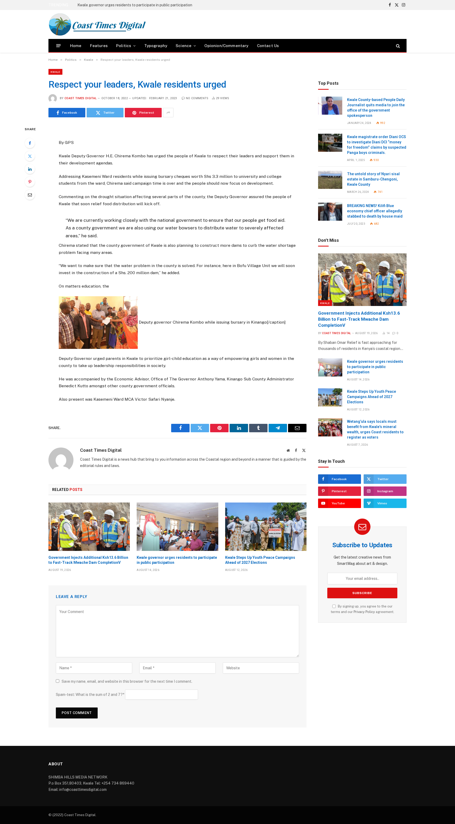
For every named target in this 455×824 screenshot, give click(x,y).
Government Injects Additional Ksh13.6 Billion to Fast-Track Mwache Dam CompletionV (88, 560)
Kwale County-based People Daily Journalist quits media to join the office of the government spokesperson (376, 108)
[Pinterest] (30, 182)
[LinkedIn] (30, 169)
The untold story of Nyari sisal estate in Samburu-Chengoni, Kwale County (373, 179)
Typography (155, 45)
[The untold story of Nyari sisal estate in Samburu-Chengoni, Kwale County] (330, 180)
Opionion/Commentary (226, 45)
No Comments (197, 98)
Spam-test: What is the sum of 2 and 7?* (90, 694)
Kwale (55, 71)
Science (183, 45)
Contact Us (268, 45)
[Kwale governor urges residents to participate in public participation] (177, 527)
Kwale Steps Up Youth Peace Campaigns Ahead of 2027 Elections (260, 560)
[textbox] (177, 264)
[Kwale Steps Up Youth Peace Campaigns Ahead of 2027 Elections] (265, 527)
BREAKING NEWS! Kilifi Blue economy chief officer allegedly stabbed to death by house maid (375, 211)
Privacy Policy (364, 612)
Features (99, 45)
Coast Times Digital (81, 98)
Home (76, 45)
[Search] (397, 46)
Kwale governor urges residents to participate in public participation (134, 5)
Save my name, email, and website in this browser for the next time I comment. (127, 681)
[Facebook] (30, 143)
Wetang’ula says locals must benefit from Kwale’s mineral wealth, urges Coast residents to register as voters (375, 429)
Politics (123, 45)
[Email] (30, 195)
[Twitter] (30, 156)
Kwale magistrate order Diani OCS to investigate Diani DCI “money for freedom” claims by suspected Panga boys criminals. (376, 145)
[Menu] (58, 45)
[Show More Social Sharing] (168, 112)
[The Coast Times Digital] (97, 24)
